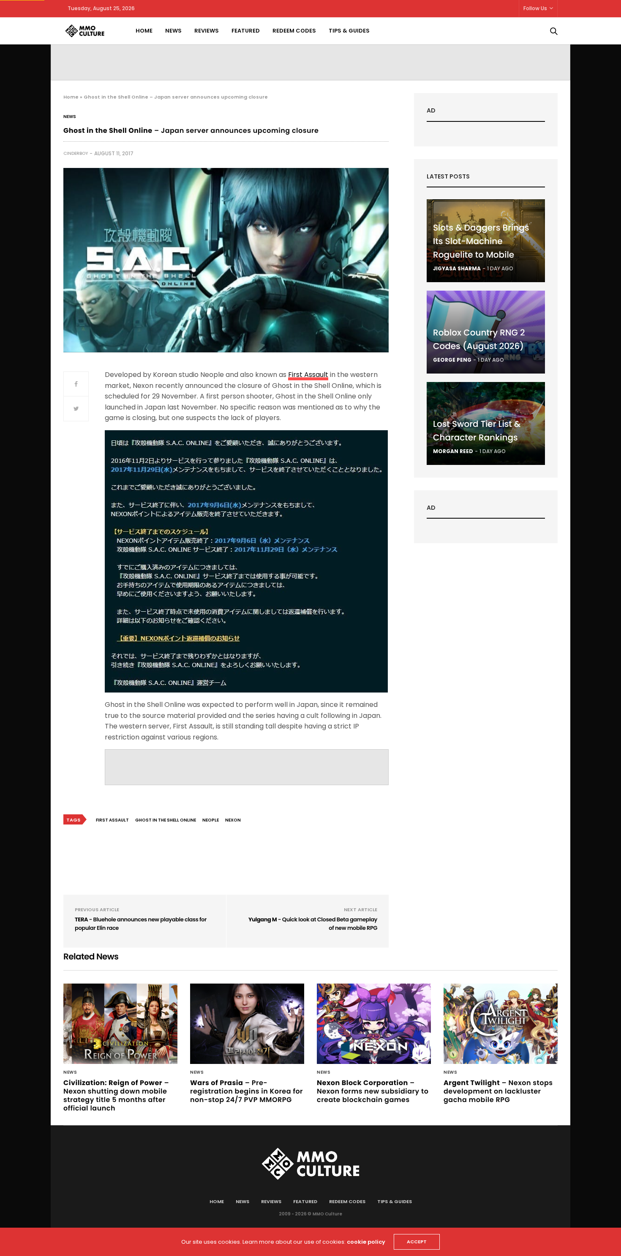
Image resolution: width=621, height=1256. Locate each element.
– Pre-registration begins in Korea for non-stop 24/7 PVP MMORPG (246, 1091)
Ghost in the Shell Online (165, 820)
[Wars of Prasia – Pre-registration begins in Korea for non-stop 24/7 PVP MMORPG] (247, 1024)
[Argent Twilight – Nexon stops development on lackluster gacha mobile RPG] (501, 1024)
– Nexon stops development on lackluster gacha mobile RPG (498, 1091)
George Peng (452, 359)
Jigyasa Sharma (457, 268)
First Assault (308, 374)
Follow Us (535, 8)
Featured (246, 31)
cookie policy (366, 1242)
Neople (210, 820)
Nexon (233, 820)
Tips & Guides (349, 31)
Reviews (206, 31)
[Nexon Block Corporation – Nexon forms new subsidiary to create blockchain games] (374, 1024)
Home (144, 31)
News (173, 31)
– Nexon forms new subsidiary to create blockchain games (372, 1091)
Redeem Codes (294, 31)
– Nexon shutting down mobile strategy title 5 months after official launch (116, 1095)
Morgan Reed (453, 451)
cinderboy (75, 153)
